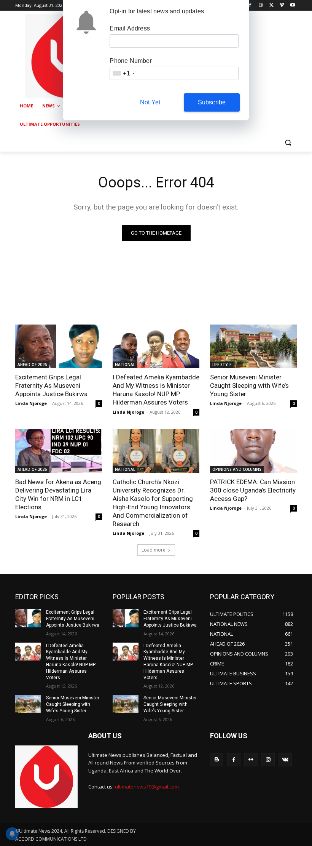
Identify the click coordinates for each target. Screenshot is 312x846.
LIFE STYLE (221, 364)
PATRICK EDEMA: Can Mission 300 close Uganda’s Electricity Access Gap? (253, 490)
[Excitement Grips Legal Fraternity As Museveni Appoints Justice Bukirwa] (58, 346)
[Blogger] (216, 759)
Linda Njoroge (31, 403)
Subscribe (212, 102)
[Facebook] (250, 5)
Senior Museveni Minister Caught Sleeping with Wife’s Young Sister (249, 385)
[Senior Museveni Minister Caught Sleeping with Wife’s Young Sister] (253, 346)
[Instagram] (260, 5)
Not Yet (150, 102)
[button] (288, 143)
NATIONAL (125, 364)
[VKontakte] (285, 759)
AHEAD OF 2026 (32, 364)
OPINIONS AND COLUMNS (236, 469)
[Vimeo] (281, 5)
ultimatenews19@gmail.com (147, 786)
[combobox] (123, 73)
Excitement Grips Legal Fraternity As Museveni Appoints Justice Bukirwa (51, 385)
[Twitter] (271, 5)
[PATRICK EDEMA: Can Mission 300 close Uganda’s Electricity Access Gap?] (253, 451)
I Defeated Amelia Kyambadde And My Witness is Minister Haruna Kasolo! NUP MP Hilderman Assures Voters (156, 389)
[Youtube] (292, 5)
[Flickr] (251, 759)
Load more (154, 550)
